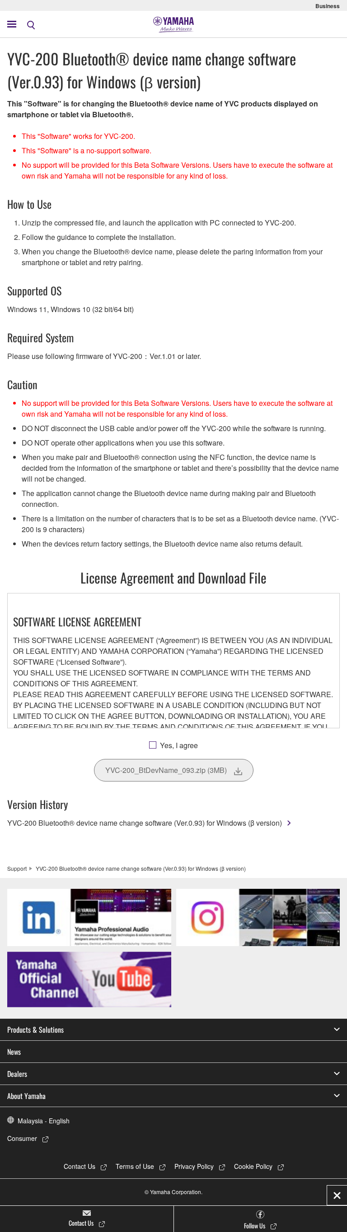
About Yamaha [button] (26, 1095)
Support (17, 868)
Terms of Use (135, 1166)
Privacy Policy (194, 1166)
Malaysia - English (44, 1120)
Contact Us (79, 1166)
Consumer (22, 1138)
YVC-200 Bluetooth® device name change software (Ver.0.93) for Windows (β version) (144, 823)
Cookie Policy (253, 1166)
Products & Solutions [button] (35, 1029)
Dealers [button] (17, 1073)
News (14, 1051)
